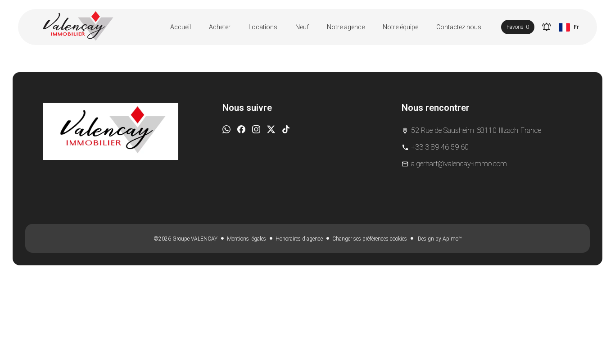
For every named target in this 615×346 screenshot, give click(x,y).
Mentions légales (246, 239)
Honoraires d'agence (299, 239)
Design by (438, 239)
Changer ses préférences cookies (369, 239)
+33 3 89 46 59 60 (440, 147)
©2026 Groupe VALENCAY (185, 239)
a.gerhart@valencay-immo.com (459, 163)
